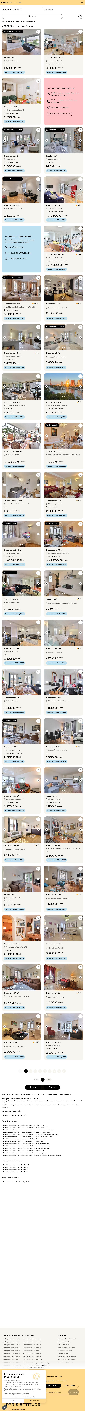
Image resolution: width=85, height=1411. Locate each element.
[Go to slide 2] (22, 52)
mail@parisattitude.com (20, 253)
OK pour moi (34, 1400)
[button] (4, 1407)
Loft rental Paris (63, 1345)
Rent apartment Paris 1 (10, 1339)
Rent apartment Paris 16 (32, 1348)
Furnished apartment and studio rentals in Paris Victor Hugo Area (25, 1153)
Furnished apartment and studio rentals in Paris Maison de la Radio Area (27, 1137)
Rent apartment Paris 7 (11, 1356)
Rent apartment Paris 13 (32, 1339)
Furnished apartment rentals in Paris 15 (16, 1169)
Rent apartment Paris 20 (32, 1359)
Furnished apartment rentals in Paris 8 (16, 1167)
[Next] (38, 42)
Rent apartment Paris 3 (11, 1345)
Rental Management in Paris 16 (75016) (16, 1182)
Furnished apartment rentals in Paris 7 (16, 1165)
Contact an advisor (18, 259)
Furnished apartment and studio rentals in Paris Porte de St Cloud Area (27, 1146)
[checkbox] (38, 32)
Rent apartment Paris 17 (32, 1350)
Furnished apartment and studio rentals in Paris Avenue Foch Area (25, 1127)
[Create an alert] (80, 16)
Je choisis (13, 1400)
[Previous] (4, 42)
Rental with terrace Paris (67, 1356)
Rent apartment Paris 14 (32, 1342)
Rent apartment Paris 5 (11, 1350)
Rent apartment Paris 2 (11, 1342)
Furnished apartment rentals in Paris (23, 1094)
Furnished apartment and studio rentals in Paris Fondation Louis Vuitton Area (29, 1130)
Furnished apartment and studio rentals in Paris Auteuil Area (23, 1125)
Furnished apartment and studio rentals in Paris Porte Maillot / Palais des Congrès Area (32, 1155)
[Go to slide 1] (20, 52)
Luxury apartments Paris (67, 1359)
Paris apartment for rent (67, 1339)
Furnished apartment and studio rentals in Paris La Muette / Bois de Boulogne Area (31, 1134)
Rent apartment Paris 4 (11, 1348)
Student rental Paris (65, 1350)
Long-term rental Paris (66, 1348)
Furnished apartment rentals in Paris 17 (16, 1172)
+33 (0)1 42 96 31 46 (16, 247)
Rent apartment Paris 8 (11, 1359)
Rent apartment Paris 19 (32, 1356)
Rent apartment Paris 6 (11, 1353)
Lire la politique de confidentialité (16, 1394)
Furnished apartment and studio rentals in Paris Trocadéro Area (24, 1150)
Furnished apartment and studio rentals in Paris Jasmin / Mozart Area (26, 1132)
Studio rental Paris (64, 1342)
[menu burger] (82, 2)
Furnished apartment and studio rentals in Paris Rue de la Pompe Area (26, 1148)
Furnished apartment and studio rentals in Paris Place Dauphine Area (26, 1143)
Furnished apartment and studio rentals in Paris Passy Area (23, 1141)
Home (4, 1094)
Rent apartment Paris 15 (32, 1345)
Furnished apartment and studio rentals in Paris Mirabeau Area (24, 1139)
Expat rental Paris (64, 1353)
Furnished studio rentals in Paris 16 (14, 1115)
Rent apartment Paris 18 (32, 1353)
